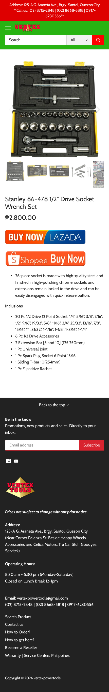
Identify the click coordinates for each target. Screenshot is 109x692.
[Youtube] (16, 461)
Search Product (18, 616)
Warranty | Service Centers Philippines (37, 655)
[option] (54, 109)
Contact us (14, 624)
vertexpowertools (47, 678)
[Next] (97, 109)
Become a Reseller (21, 647)
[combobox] (35, 40)
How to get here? (19, 639)
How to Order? (17, 632)
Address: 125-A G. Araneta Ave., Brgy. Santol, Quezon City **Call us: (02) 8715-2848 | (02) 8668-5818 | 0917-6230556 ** (54, 10)
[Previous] (11, 109)
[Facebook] (8, 461)
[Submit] (98, 40)
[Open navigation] (8, 28)
